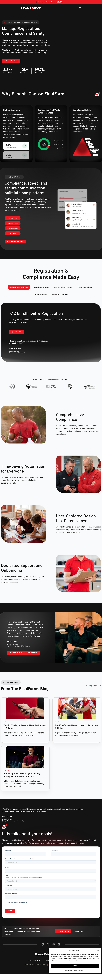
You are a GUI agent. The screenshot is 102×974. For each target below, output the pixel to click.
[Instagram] (48, 944)
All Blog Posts (92, 686)
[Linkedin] (59, 944)
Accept (74, 966)
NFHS (59, 2)
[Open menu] (80, 8)
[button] (98, 951)
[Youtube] (53, 944)
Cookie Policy (69, 970)
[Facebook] (42, 944)
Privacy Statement (78, 970)
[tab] (19, 287)
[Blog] (100, 686)
